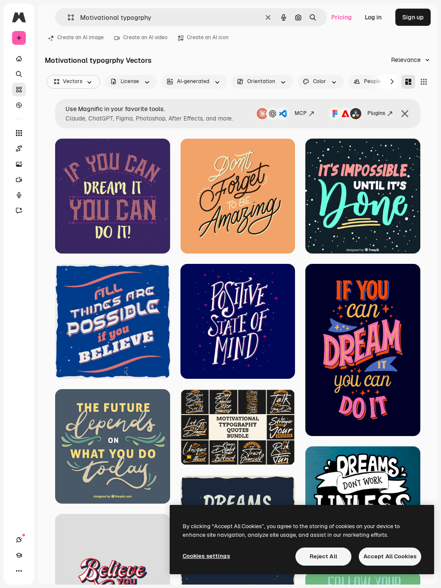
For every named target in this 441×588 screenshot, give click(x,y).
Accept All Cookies (389, 556)
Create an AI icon (208, 37)
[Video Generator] (19, 179)
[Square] (424, 82)
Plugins (376, 113)
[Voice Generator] (19, 195)
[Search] (19, 74)
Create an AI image (80, 37)
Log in (373, 17)
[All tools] (19, 133)
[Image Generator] (19, 164)
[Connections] (19, 540)
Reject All (323, 556)
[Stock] (19, 89)
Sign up (413, 17)
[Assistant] (19, 210)
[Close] (405, 113)
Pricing (341, 17)
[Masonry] (408, 82)
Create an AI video (145, 37)
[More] (19, 571)
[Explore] (19, 105)
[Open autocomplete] (67, 17)
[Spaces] (19, 148)
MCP (301, 113)
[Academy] (19, 555)
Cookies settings (206, 556)
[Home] (19, 58)
